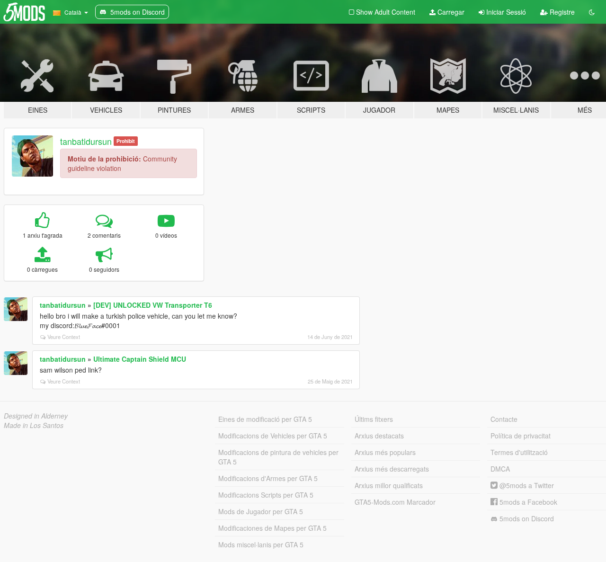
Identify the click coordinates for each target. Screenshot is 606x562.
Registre (561, 12)
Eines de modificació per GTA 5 (265, 419)
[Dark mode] (592, 12)
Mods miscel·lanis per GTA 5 (260, 544)
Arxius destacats (379, 435)
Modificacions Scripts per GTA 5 (265, 495)
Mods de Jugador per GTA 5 (260, 511)
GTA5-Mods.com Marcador (395, 502)
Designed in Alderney (36, 415)
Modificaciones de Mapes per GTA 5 (272, 528)
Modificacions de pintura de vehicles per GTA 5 (278, 456)
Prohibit (125, 140)
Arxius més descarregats (392, 468)
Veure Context (63, 336)
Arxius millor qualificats (389, 485)
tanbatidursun (86, 141)
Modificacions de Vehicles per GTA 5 (272, 435)
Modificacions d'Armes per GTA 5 (268, 478)
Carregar (450, 12)
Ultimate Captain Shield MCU (139, 359)
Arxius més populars (385, 452)
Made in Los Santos (33, 425)
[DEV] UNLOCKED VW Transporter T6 (152, 305)
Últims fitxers (374, 419)
